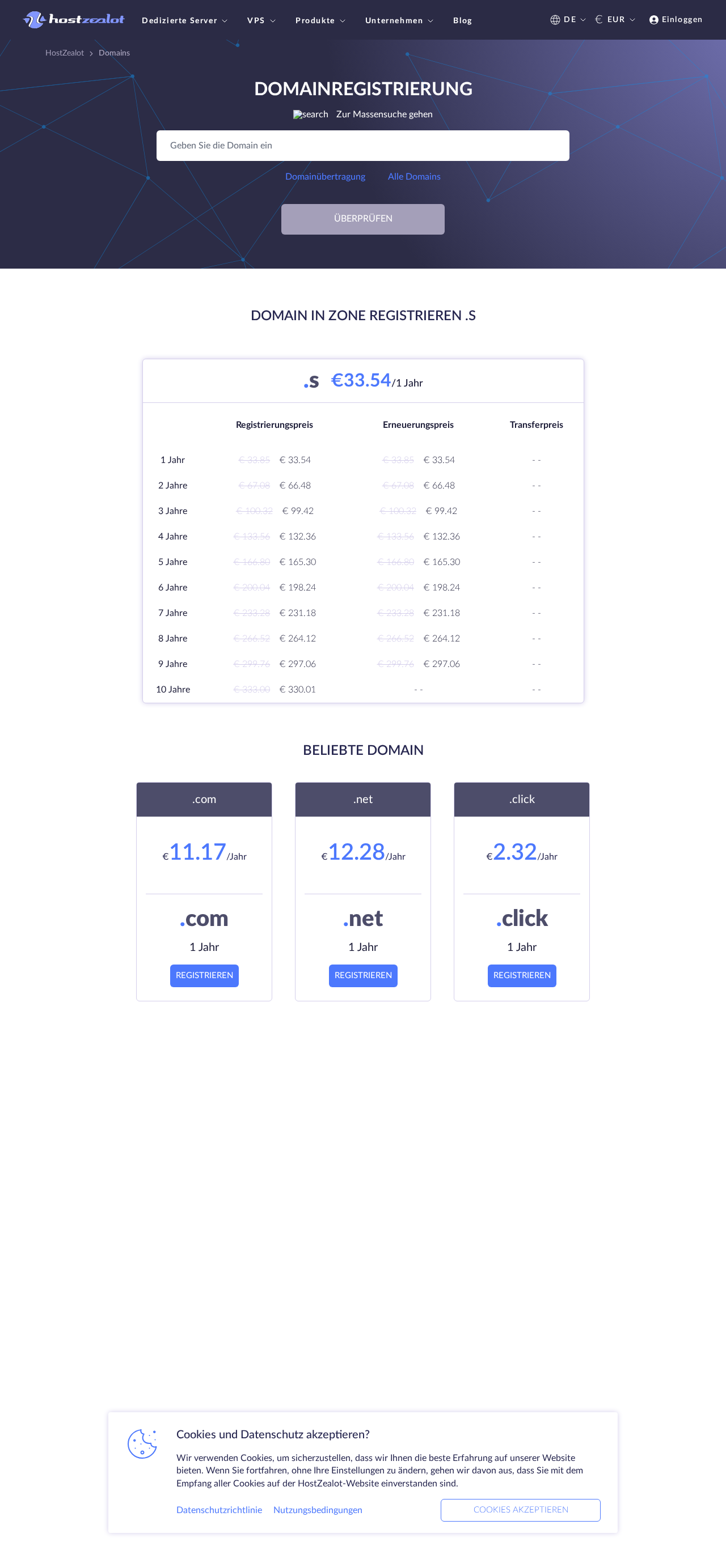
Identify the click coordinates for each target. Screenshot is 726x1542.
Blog (462, 21)
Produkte (315, 21)
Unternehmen (394, 21)
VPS (256, 21)
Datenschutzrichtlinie (219, 1510)
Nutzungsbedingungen (317, 1510)
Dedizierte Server (179, 21)
